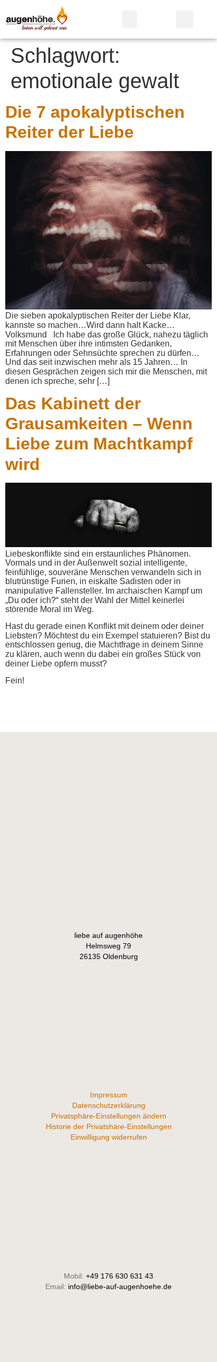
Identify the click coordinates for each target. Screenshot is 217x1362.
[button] (129, 19)
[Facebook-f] (109, 806)
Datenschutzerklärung (108, 1105)
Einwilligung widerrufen (109, 1137)
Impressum (108, 1095)
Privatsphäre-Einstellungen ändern (108, 1116)
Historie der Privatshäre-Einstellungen (109, 1126)
